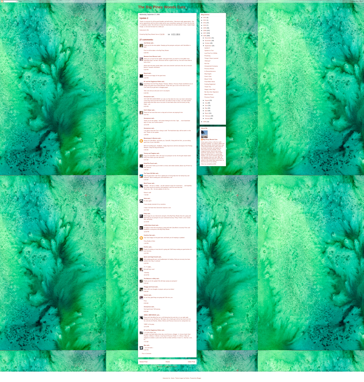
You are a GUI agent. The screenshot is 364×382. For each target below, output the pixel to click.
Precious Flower (209, 97)
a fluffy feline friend (149, 225)
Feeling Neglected (209, 84)
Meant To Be (208, 79)
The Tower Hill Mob (149, 173)
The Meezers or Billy (150, 278)
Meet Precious (208, 94)
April (206, 110)
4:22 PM (146, 253)
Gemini (146, 295)
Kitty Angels (207, 74)
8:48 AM (146, 291)
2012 (205, 20)
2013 (205, 17)
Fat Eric (146, 247)
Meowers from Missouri (151, 56)
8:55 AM (146, 311)
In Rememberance (210, 71)
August (207, 100)
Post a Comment (146, 353)
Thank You (207, 86)
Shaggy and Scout (149, 287)
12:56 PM (146, 231)
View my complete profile (208, 164)
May (206, 108)
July (206, 103)
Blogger (199, 378)
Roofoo (187, 378)
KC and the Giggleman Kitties (152, 81)
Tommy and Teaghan (150, 153)
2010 (205, 25)
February (208, 116)
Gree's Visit (207, 76)
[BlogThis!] (174, 34)
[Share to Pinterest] (179, 34)
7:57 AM (146, 341)
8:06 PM (146, 350)
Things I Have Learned (211, 58)
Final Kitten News (209, 81)
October (207, 43)
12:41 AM (146, 124)
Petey (145, 213)
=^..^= (146, 267)
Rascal (146, 73)
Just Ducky (147, 43)
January (207, 118)
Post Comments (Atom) (171, 366)
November (208, 40)
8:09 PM (146, 53)
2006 (205, 35)
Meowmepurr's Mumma (151, 138)
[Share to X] (176, 34)
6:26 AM (146, 179)
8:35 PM (146, 93)
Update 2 (207, 48)
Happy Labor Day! (209, 89)
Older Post (191, 362)
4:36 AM (146, 150)
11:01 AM (146, 326)
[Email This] (172, 34)
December (208, 38)
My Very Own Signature (211, 92)
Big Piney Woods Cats (210, 139)
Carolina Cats (148, 235)
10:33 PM (146, 275)
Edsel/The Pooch (149, 163)
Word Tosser (147, 183)
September (208, 45)
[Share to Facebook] (177, 34)
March (207, 113)
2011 (204, 22)
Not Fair (206, 63)
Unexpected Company (211, 66)
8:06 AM (146, 283)
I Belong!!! (207, 61)
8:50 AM (146, 303)
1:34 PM (146, 243)
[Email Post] (168, 34)
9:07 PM (146, 114)
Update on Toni (209, 50)
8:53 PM (146, 106)
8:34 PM (146, 78)
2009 (205, 28)
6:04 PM (146, 263)
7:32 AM (146, 195)
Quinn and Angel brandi (151, 257)
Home (168, 362)
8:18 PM (146, 69)
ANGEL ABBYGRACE (150, 315)
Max (145, 345)
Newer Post (143, 362)
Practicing (207, 55)
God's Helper (147, 110)
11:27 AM (146, 210)
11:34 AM (146, 221)
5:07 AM (146, 159)
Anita (145, 198)
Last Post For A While (210, 53)
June (206, 105)
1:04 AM (146, 134)
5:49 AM (146, 169)
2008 (205, 30)
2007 (205, 33)
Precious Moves (209, 68)
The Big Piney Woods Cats (162, 7)
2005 (205, 121)
